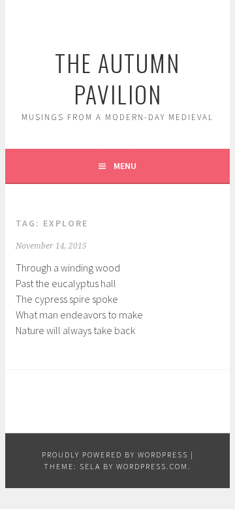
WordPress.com (152, 466)
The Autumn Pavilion (117, 78)
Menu (125, 166)
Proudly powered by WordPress (115, 454)
